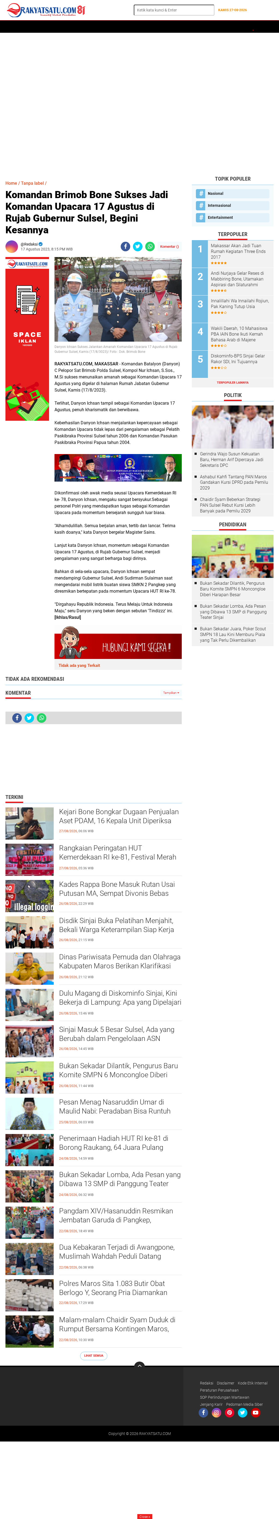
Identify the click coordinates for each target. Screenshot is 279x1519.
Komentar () (169, 246)
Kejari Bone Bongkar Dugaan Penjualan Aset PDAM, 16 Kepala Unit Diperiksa (119, 816)
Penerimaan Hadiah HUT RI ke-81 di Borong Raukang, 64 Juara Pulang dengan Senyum (113, 1147)
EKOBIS (163, 27)
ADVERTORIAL (54, 27)
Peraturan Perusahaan (219, 1390)
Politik (78, 27)
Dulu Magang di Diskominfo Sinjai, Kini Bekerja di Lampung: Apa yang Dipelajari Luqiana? (120, 1002)
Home (13, 27)
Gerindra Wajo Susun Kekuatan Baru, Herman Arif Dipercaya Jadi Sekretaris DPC (231, 459)
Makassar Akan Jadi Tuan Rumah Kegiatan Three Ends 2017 (238, 251)
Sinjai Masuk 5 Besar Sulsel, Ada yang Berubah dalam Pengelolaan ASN (116, 1034)
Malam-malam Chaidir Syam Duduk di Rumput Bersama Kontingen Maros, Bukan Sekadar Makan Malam (117, 1329)
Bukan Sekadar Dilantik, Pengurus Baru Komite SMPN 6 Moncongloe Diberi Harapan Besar (118, 1075)
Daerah (30, 27)
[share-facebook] (125, 246)
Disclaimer (225, 1383)
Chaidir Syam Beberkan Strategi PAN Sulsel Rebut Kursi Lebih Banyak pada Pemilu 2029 (230, 505)
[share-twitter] (137, 246)
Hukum (121, 27)
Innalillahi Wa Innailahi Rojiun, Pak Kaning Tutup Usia (240, 303)
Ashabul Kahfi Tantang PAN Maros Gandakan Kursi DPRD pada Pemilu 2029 (234, 482)
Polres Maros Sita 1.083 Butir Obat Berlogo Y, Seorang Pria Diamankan (113, 1288)
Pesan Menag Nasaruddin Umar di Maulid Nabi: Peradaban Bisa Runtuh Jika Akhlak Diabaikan (115, 1111)
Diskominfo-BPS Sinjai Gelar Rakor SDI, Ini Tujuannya (238, 358)
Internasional (219, 205)
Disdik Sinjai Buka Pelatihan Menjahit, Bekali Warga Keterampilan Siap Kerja (116, 925)
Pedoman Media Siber (244, 1404)
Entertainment (220, 217)
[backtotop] (139, 1367)
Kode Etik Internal (253, 1383)
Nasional (215, 193)
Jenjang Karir (211, 1404)
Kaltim (240, 27)
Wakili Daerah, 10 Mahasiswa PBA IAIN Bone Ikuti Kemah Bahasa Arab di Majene (239, 334)
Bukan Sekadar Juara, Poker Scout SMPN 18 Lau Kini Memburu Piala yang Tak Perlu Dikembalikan (233, 634)
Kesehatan (203, 27)
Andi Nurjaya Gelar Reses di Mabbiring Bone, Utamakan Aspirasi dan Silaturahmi (237, 279)
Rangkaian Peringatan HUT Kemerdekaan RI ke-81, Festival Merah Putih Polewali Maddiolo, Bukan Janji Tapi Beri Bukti (117, 857)
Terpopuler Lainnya (232, 382)
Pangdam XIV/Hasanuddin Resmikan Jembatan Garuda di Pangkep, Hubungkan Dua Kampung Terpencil (116, 1220)
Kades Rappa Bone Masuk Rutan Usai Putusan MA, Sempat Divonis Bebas (117, 889)
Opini (223, 27)
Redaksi (206, 1383)
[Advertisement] (139, 104)
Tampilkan (170, 693)
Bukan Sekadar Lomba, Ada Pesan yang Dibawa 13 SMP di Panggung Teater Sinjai (120, 1184)
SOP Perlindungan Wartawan (224, 1397)
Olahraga (142, 27)
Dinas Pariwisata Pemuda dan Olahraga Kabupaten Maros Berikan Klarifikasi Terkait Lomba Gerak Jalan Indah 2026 (120, 966)
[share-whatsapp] (150, 246)
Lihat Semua (93, 1355)
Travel (181, 27)
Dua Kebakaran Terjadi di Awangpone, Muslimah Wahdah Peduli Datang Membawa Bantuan (117, 1256)
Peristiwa (100, 27)
